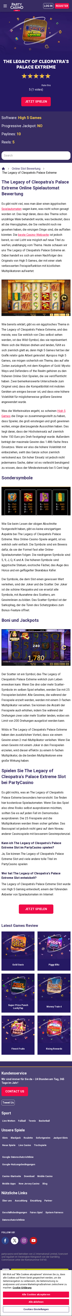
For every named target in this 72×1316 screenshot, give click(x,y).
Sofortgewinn (43, 1138)
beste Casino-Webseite (33, 235)
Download (29, 1176)
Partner (48, 1200)
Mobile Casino (45, 1176)
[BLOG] (16, 6)
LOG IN (48, 5)
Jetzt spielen (36, 101)
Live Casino (24, 1145)
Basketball (44, 1121)
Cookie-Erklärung (22, 1287)
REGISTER (62, 5)
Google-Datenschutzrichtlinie (18, 1157)
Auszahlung (21, 1200)
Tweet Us (8, 1102)
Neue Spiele (9, 1145)
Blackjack (16, 1138)
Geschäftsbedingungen (14, 1212)
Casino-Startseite (11, 1176)
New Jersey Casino (29, 1183)
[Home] (3, 169)
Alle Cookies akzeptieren (36, 1294)
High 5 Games (30, 117)
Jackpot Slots (60, 1138)
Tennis (32, 1121)
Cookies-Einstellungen (36, 1309)
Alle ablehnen (36, 1302)
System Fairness (54, 1212)
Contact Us (14, 1091)
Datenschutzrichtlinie (13, 1220)
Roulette (28, 1138)
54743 (43, 1260)
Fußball (22, 1121)
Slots (5, 1138)
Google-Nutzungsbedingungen (18, 1164)
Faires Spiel (36, 1212)
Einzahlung (35, 1200)
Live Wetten (8, 1121)
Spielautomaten (11, 209)
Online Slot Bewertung (26, 168)
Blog (44, 1183)
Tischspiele (40, 1145)
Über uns (7, 1200)
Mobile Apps (9, 1183)
